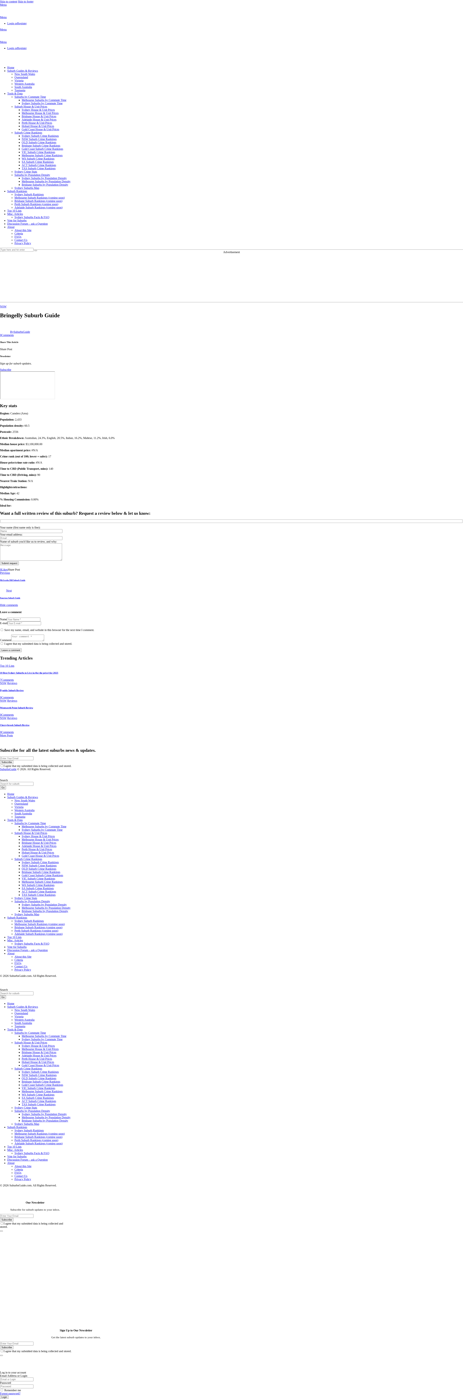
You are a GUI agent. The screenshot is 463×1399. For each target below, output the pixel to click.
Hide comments (9, 605)
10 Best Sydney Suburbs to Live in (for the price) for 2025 (29, 672)
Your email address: (11, 534)
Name (3, 619)
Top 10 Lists (7, 665)
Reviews (12, 683)
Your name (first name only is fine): (20, 527)
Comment (5, 640)
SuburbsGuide (8, 769)
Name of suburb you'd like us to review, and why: (28, 541)
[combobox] (16, 784)
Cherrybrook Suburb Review (14, 725)
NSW (3, 306)
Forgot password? (10, 1393)
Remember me (12, 1390)
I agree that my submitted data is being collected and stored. (38, 643)
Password (5, 1382)
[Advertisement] (231, 276)
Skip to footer (25, 1)
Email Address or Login (13, 1375)
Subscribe (6, 762)
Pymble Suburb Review (12, 690)
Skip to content (8, 1)
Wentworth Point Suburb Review (16, 707)
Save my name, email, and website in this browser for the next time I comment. (49, 630)
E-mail (4, 623)
